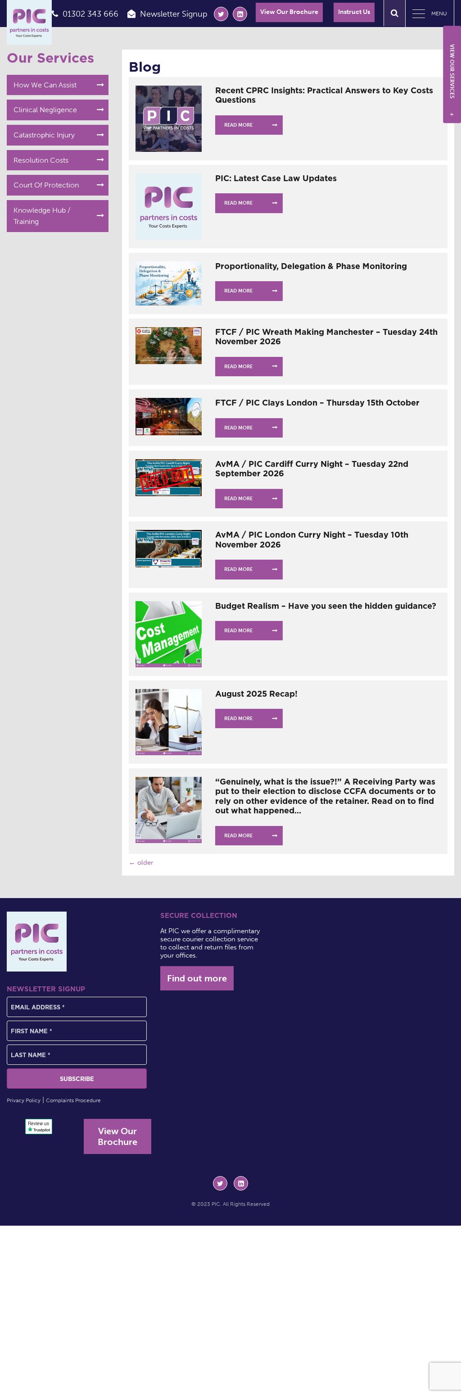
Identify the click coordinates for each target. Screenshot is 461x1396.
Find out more (197, 978)
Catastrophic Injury (44, 135)
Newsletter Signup (174, 14)
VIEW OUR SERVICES (452, 80)
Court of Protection (46, 185)
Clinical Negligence (45, 109)
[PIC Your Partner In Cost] (29, 22)
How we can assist (45, 85)
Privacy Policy (24, 1100)
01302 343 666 (90, 14)
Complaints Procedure (73, 1100)
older (141, 862)
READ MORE (238, 125)
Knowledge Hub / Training (42, 216)
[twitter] (221, 14)
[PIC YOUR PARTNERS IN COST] (37, 942)
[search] (395, 13)
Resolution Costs (41, 160)
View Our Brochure (289, 12)
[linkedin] (240, 14)
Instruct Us (354, 12)
